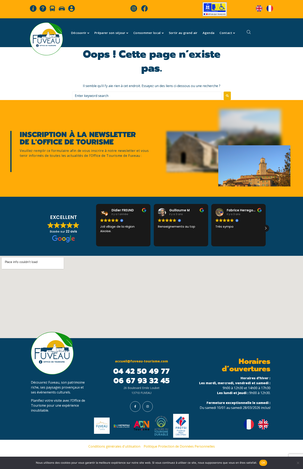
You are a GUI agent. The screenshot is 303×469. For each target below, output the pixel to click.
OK (263, 462)
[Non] (298, 463)
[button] (266, 228)
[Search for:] (147, 96)
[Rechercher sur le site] (249, 32)
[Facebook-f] (135, 406)
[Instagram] (147, 406)
